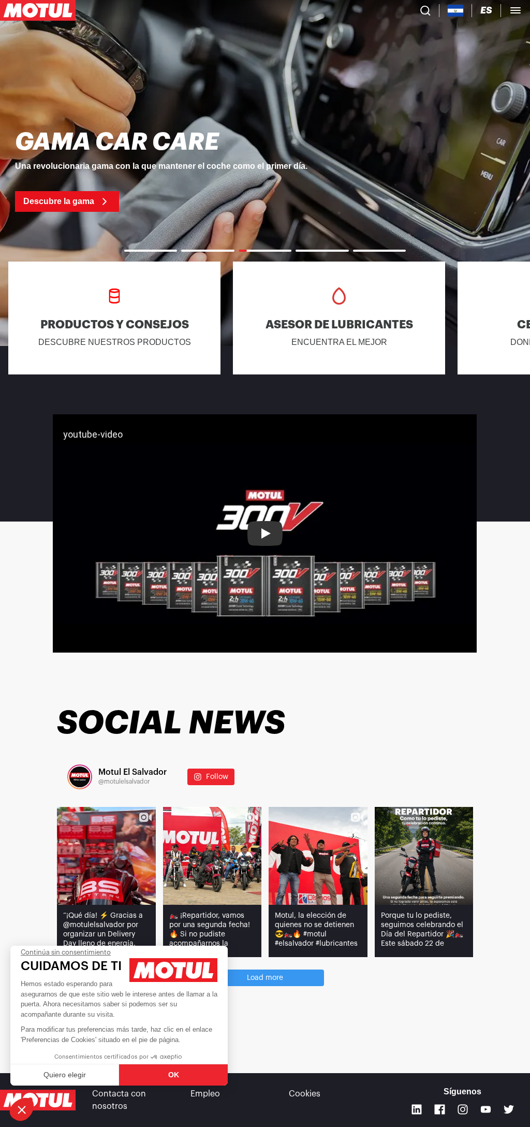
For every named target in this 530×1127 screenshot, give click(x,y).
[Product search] (425, 10)
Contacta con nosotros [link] (119, 1100)
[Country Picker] (455, 11)
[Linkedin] (416, 1109)
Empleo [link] (205, 1094)
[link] (265, 171)
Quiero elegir (64, 1075)
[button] (21, 1109)
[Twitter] (509, 1109)
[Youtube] (485, 1109)
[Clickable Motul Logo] (38, 10)
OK (173, 1075)
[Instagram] (463, 1109)
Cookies (304, 1094)
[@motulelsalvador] (79, 777)
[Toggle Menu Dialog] (515, 10)
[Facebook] (439, 1109)
